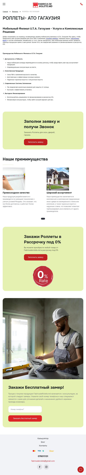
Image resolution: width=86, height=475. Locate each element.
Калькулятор (43, 438)
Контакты (43, 445)
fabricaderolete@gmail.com (43, 461)
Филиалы (15, 11)
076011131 (43, 456)
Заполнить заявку (35, 142)
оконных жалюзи (52, 38)
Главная (5, 11)
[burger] (4, 4)
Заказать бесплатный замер (25, 418)
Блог (43, 442)
